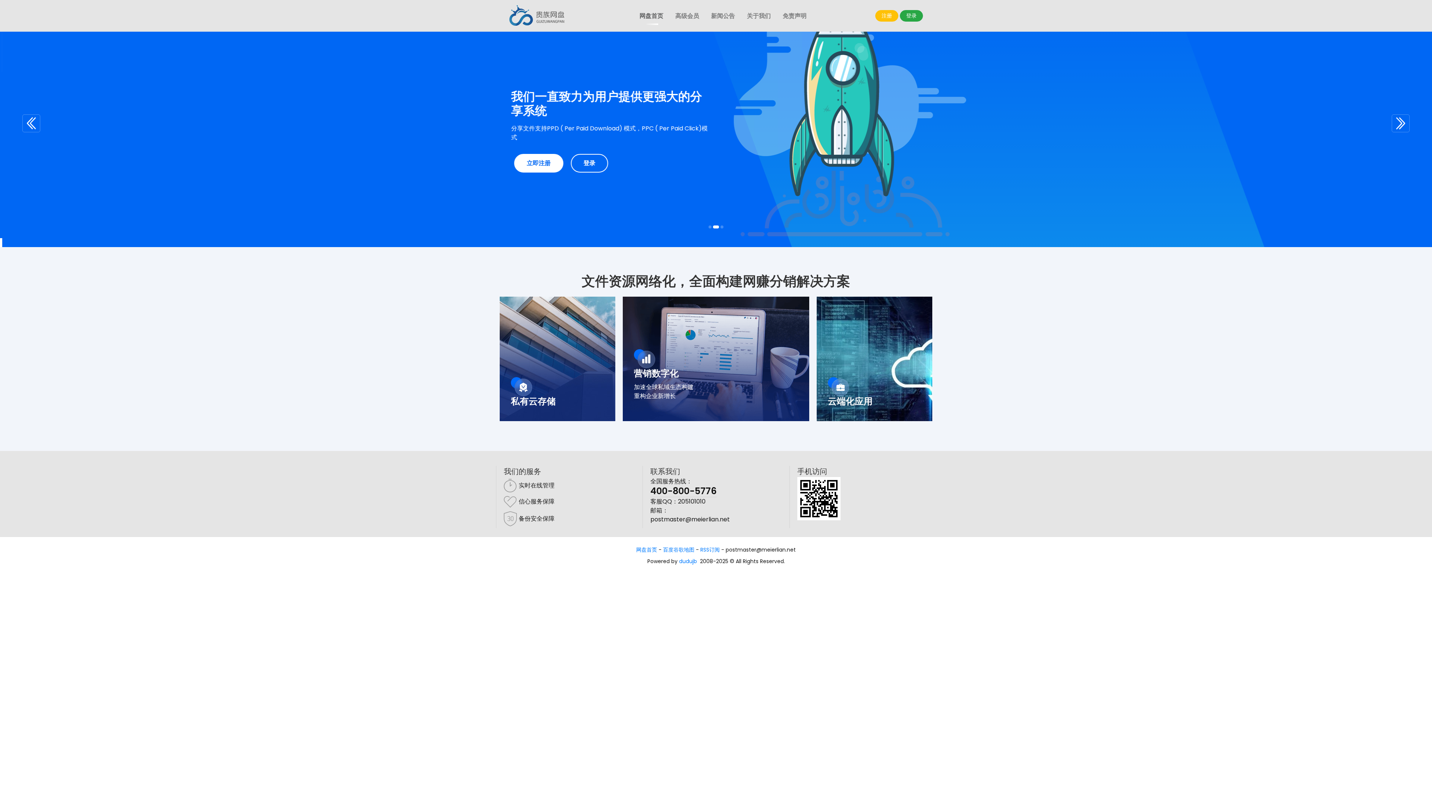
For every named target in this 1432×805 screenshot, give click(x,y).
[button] (31, 123)
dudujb (688, 561)
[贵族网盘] (537, 16)
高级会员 (687, 16)
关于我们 (759, 16)
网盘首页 (651, 16)
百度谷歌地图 (678, 549)
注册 (887, 15)
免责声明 (795, 16)
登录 (911, 15)
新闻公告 (723, 16)
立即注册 (537, 163)
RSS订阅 (710, 549)
